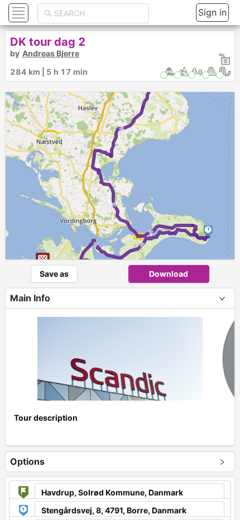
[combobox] (98, 13)
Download (168, 273)
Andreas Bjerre (50, 53)
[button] (17, 12)
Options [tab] (27, 461)
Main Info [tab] (30, 298)
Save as (54, 273)
